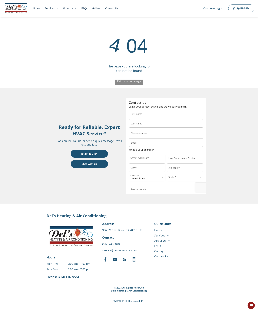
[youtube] (115, 260)
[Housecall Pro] (135, 300)
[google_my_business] (124, 260)
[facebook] (105, 260)
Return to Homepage (129, 81)
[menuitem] (37, 8)
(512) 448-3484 (111, 244)
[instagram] (134, 260)
